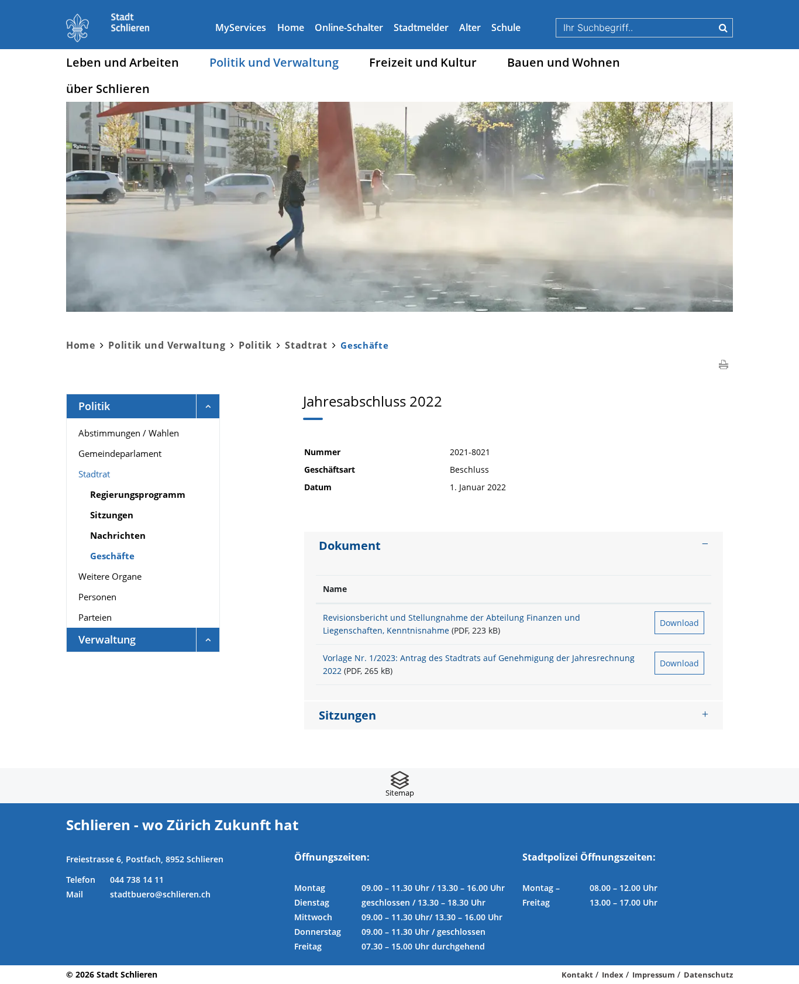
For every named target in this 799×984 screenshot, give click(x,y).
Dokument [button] (350, 545)
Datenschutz (708, 974)
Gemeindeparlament (119, 453)
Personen (97, 597)
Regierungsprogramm (137, 494)
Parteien (95, 617)
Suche (723, 27)
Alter (470, 27)
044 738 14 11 (137, 879)
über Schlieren (108, 89)
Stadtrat (94, 474)
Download (679, 622)
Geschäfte (140, 556)
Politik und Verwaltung (274, 62)
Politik (94, 406)
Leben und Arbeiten (122, 62)
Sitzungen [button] (347, 715)
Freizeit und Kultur (423, 62)
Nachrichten (118, 535)
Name (335, 588)
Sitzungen (111, 515)
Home (290, 27)
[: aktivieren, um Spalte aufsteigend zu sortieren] (679, 589)
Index (613, 974)
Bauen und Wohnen (563, 62)
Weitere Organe (110, 576)
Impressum (653, 974)
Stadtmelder (421, 27)
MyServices (240, 27)
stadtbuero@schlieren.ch (160, 894)
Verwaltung (107, 639)
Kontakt (577, 974)
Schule (506, 27)
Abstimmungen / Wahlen (128, 433)
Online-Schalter (349, 27)
